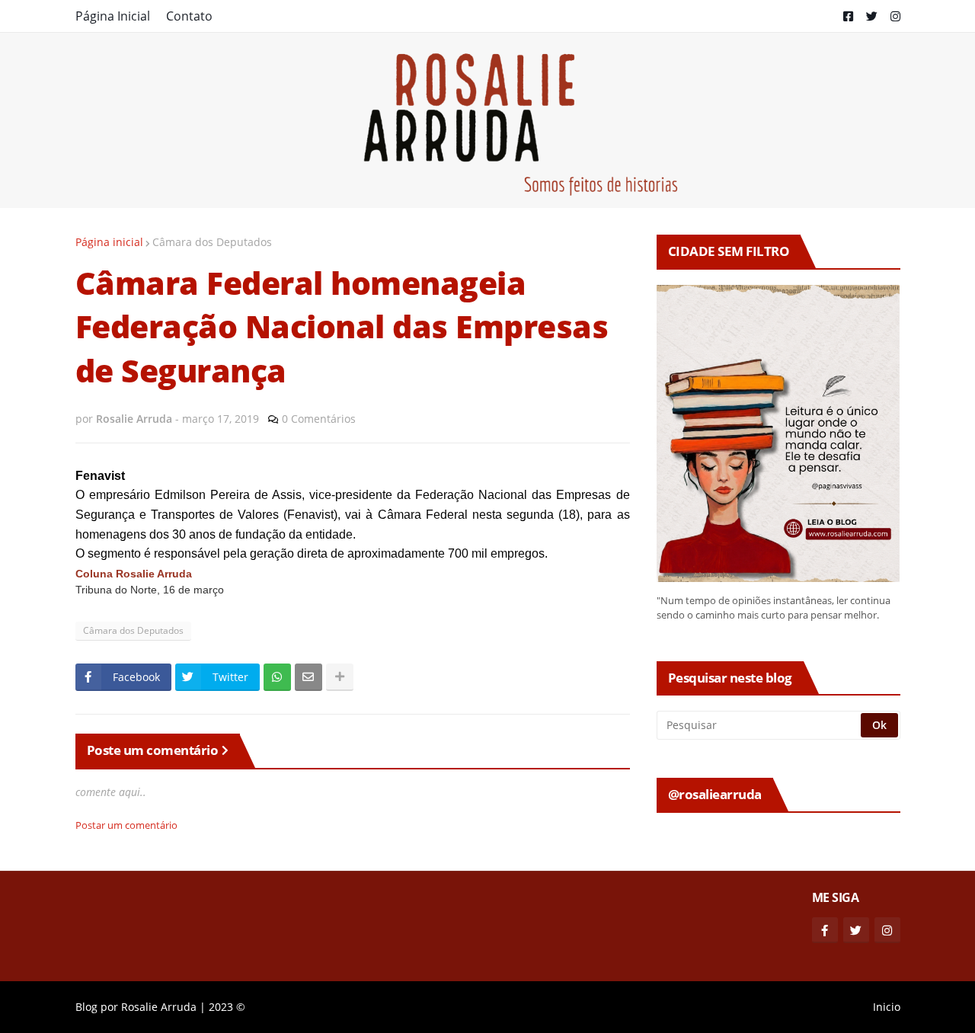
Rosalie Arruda (159, 1006)
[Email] (308, 677)
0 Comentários (319, 418)
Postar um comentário (126, 825)
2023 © (227, 1006)
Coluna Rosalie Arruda (133, 574)
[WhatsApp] (277, 677)
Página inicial (109, 242)
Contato (189, 16)
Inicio (886, 1006)
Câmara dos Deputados (212, 242)
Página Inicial (112, 16)
